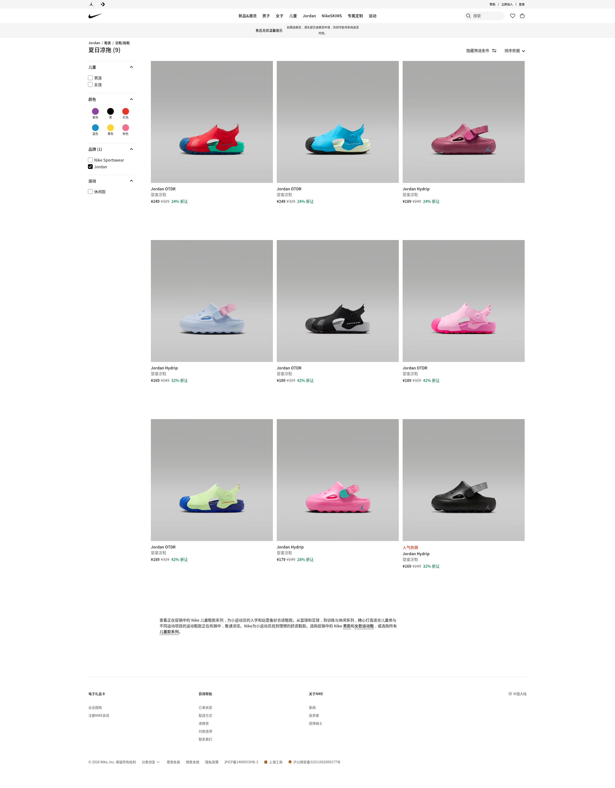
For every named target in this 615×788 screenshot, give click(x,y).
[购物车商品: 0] (522, 16)
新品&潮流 (248, 15)
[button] (111, 67)
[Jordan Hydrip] (464, 122)
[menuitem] (496, 4)
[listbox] (515, 50)
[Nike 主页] (95, 16)
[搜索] (468, 16)
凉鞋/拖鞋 (122, 42)
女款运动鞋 (364, 626)
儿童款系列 (169, 631)
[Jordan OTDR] (212, 122)
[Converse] (103, 4)
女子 (279, 15)
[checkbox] (110, 78)
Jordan (309, 15)
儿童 (293, 15)
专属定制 (355, 15)
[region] (108, 132)
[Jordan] (91, 4)
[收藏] (512, 16)
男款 (347, 626)
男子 (266, 15)
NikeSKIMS (332, 15)
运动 (372, 15)
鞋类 (107, 42)
